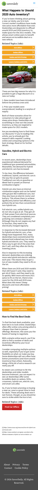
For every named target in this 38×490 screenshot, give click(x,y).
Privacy (16, 464)
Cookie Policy (21, 468)
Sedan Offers (18, 52)
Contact (8, 468)
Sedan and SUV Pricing (18, 57)
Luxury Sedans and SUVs (18, 62)
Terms (25, 464)
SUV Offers (18, 48)
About (7, 464)
